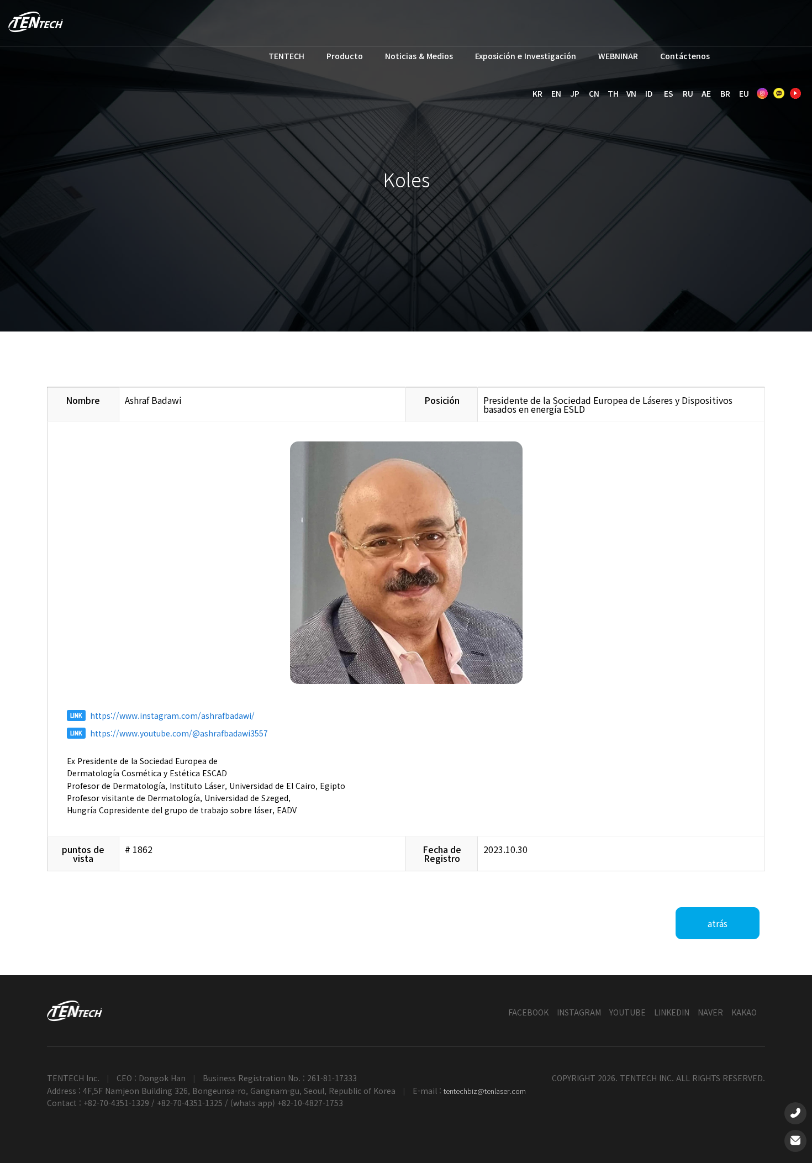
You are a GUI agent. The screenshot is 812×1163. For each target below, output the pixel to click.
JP (574, 93)
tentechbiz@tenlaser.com (485, 1091)
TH (613, 93)
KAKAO (744, 1012)
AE (706, 93)
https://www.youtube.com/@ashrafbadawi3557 (179, 733)
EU (744, 93)
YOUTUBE (627, 1012)
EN (556, 93)
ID (648, 93)
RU (688, 93)
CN (594, 93)
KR (537, 93)
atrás (717, 923)
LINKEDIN (671, 1012)
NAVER (710, 1012)
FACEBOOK (528, 1012)
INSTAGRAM (579, 1012)
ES (668, 93)
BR (725, 93)
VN (631, 93)
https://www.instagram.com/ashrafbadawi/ (172, 715)
